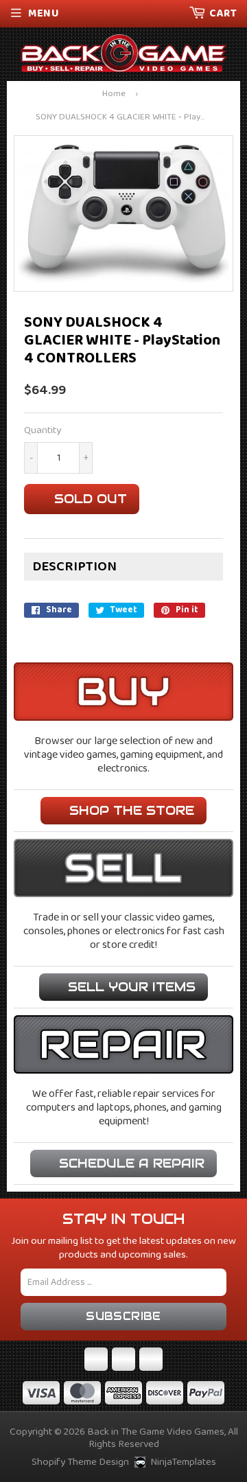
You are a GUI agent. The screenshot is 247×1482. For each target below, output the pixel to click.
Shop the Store (131, 810)
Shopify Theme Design (80, 1462)
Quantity (42, 431)
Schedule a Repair (131, 1163)
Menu (43, 13)
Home (114, 94)
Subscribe (123, 1316)
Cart (223, 13)
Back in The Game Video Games (155, 1432)
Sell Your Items (132, 987)
